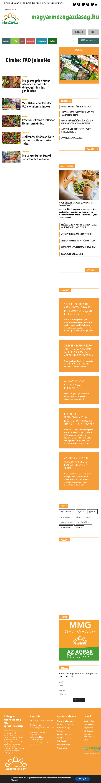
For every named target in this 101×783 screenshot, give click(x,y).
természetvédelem (84, 522)
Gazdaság (25, 77)
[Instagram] (78, 4)
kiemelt (88, 517)
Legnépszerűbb (66, 166)
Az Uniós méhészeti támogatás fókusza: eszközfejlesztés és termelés (76, 463)
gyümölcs (92, 511)
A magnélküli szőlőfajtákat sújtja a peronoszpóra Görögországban (77, 122)
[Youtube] (87, 4)
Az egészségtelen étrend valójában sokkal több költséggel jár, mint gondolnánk (36, 86)
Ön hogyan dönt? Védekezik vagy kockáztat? (75, 385)
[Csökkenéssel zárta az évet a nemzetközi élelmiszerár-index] (11, 138)
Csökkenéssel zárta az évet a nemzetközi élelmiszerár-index (38, 140)
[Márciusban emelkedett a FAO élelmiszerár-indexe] (11, 104)
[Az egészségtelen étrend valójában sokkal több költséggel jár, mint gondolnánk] (11, 82)
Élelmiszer (25, 133)
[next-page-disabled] (7, 167)
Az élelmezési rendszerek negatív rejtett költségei (36, 157)
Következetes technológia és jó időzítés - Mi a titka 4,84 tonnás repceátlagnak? (79, 419)
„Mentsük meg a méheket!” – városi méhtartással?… (76, 130)
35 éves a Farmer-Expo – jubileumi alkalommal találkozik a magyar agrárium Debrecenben (79, 350)
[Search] (74, 41)
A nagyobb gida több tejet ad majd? (76, 106)
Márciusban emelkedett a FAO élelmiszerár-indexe (37, 105)
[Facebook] (74, 4)
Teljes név (62, 690)
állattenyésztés (66, 527)
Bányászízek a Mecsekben (72, 138)
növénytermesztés (67, 522)
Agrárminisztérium (67, 511)
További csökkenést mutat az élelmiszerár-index (38, 122)
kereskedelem (65, 517)
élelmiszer (79, 527)
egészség (81, 511)
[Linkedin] (83, 4)
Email (61, 682)
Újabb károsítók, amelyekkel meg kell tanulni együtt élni (77, 113)
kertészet (78, 517)
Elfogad (82, 779)
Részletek (14, 780)
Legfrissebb (65, 101)
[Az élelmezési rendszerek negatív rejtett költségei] (11, 157)
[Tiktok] (92, 4)
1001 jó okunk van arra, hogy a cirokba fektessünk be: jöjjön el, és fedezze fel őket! (78, 309)
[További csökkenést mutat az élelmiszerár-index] (11, 121)
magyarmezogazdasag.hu (65, 17)
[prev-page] (3, 167)
